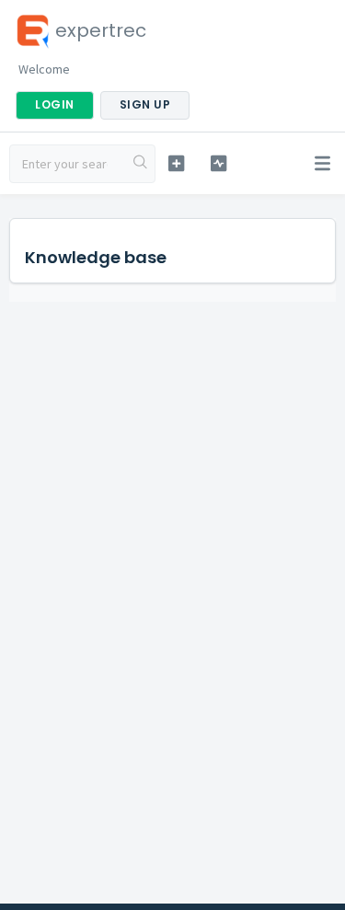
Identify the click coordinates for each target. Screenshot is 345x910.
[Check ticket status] (218, 163)
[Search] (141, 163)
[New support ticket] (176, 163)
